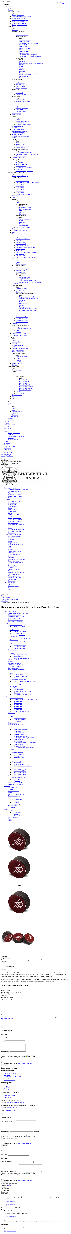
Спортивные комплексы (19, 131)
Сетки (21, 68)
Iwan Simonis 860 (24, 385)
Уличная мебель (17, 363)
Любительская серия (18, 21)
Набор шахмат (16, 114)
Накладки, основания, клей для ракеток (31, 63)
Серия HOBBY (24, 53)
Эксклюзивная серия (18, 18)
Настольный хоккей (18, 157)
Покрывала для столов (19, 333)
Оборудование (23, 76)
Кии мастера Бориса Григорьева (26, 257)
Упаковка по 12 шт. (22, 318)
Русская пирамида (25, 209)
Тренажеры (19, 162)
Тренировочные (24, 224)
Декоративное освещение (24, 194)
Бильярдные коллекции (19, 25)
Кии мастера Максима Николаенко (27, 252)
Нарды (18, 119)
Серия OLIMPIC (24, 51)
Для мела (18, 332)
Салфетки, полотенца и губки (28, 298)
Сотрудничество (17, 411)
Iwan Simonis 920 (24, 383)
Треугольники (16, 229)
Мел (17, 315)
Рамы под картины (18, 352)
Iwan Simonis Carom (25, 388)
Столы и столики (17, 345)
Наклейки (15, 283)
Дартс (14, 137)
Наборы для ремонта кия (27, 302)
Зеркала (14, 343)
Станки (21, 305)
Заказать (3, 961)
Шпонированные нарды (23, 124)
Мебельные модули (18, 350)
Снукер (21, 212)
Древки (18, 262)
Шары (17, 202)
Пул (20, 210)
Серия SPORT (23, 45)
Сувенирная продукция (19, 335)
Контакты (15, 415)
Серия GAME (23, 50)
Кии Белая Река (20, 242)
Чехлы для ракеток (25, 74)
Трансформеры (16, 113)
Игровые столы (20, 86)
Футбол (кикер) (20, 83)
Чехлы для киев (20, 270)
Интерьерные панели (22, 356)
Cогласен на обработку (17, 1063)
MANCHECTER (21, 393)
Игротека (15, 30)
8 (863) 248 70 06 (12, 1107)
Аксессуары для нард (22, 121)
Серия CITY (23, 46)
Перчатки (15, 323)
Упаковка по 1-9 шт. (22, 317)
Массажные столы (21, 156)
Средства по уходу (21, 288)
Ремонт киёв (19, 250)
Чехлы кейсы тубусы (22, 269)
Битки (21, 220)
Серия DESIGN (24, 41)
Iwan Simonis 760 (24, 381)
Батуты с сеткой (17, 134)
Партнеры (7, 426)
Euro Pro (18, 391)
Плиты (14, 398)
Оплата (6, 423)
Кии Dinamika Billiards (23, 239)
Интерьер (15, 340)
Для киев (18, 330)
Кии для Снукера (21, 255)
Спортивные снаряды (19, 132)
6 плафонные (20, 192)
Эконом (18, 358)
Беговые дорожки (21, 164)
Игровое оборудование (19, 23)
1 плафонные (20, 184)
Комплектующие (17, 370)
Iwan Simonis (23, 380)
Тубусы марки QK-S (25, 279)
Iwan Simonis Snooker (26, 386)
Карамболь (22, 214)
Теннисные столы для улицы (28, 54)
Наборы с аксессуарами (23, 227)
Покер (18, 106)
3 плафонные (20, 187)
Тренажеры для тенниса (26, 78)
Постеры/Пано (16, 342)
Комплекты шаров (25, 207)
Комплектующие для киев (27, 310)
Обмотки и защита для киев (28, 308)
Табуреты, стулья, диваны (20, 348)
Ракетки (21, 64)
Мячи (21, 66)
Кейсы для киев (20, 272)
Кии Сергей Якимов (22, 245)
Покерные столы (21, 109)
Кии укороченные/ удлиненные (25, 247)
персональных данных (25, 1063)
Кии (17, 237)
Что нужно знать (9, 425)
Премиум (18, 361)
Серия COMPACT (25, 48)
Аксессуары (23, 61)
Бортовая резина (17, 395)
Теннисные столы (25, 40)
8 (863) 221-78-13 (12, 1102)
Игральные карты (17, 126)
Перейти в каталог (10, 1201)
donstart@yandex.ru (7, 456)
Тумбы (14, 347)
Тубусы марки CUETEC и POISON (30, 282)
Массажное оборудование (24, 152)
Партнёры (15, 413)
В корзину (4, 958)
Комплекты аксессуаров (19, 230)
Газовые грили (20, 144)
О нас (10, 403)
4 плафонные (20, 189)
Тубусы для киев (24, 277)
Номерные (22, 222)
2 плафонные (20, 186)
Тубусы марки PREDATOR (27, 280)
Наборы (21, 69)
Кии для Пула (20, 254)
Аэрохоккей (19, 93)
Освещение (15, 365)
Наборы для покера (22, 108)
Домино (14, 128)
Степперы (19, 169)
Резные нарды (20, 123)
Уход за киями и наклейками (28, 297)
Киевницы (15, 196)
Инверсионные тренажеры (24, 167)
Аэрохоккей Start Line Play (24, 94)
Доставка (7, 421)
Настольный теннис (22, 35)
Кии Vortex (19, 240)
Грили (17, 142)
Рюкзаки (22, 71)
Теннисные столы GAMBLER (28, 43)
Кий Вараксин (20, 249)
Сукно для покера (21, 111)
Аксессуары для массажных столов (27, 154)
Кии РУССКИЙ (21, 244)
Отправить (4, 1065)
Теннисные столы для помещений (30, 56)
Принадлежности (21, 88)
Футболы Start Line (21, 84)
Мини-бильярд (20, 99)
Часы (13, 232)
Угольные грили (21, 147)
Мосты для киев (21, 264)
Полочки (14, 197)
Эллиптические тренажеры (24, 171)
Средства (22, 300)
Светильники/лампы (22, 181)
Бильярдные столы (18, 15)
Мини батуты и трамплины (20, 136)
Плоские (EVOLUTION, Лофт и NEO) (28, 182)
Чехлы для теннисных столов (28, 73)
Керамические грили (22, 146)
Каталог (10, 10)
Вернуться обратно (7, 1018)
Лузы (13, 396)
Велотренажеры (21, 166)
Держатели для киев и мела (24, 328)
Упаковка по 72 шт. (22, 320)
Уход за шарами (20, 290)
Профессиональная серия (20, 20)
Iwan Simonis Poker (25, 390)
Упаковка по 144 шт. (22, 322)
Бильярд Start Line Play (23, 101)
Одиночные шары (25, 219)
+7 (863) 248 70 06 (62, 3)
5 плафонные (20, 191)
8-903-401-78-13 (23, 1102)
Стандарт (18, 360)
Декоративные (23, 225)
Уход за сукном (20, 292)
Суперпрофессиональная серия (21, 16)
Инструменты (23, 303)
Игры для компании (18, 129)
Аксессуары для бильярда (20, 176)
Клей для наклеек (24, 307)
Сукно (18, 375)
